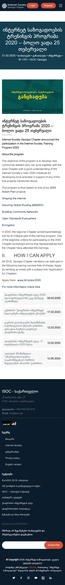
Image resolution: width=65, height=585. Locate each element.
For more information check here (21, 286)
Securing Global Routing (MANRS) (22, 205)
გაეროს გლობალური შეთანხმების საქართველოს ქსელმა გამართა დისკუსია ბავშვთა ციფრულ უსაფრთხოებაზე (24, 327)
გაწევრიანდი (12, 452)
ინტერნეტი (54, 55)
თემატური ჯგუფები (12, 497)
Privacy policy (12, 458)
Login (33, 5)
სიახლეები (24, 55)
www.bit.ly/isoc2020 (29, 280)
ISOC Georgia (38, 59)
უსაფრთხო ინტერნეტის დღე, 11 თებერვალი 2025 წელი (23, 343)
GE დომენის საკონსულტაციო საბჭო (21, 486)
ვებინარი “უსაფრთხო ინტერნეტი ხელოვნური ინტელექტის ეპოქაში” (25, 312)
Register (48, 5)
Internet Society (13, 445)
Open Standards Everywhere (19, 218)
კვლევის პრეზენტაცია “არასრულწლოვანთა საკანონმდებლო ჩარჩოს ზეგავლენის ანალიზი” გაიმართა (23, 358)
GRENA (32, 567)
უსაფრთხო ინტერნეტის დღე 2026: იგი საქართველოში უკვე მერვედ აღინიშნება (25, 298)
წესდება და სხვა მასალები (16, 514)
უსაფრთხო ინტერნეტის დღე (17, 503)
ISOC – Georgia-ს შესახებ (15, 492)
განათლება (39, 55)
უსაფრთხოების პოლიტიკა (16, 509)
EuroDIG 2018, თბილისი (15, 480)
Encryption (8, 225)
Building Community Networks (20, 211)
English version (13, 464)
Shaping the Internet (14, 198)
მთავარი (9, 439)
